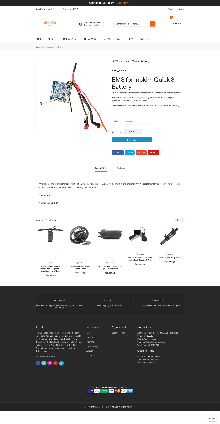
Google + (141, 152)
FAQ (119, 39)
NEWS (131, 39)
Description (101, 168)
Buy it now (131, 139)
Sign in (181, 9)
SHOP (51, 39)
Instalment (90, 39)
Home (38, 47)
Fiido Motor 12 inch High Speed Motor (80, 267)
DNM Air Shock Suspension (170, 258)
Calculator (70, 39)
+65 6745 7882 (98, 24)
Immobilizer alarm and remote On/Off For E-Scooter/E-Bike (140, 259)
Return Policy (92, 346)
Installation (116, 121)
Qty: (113, 132)
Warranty (90, 341)
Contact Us (91, 355)
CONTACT (145, 39)
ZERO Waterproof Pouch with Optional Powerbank (110, 267)
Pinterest (153, 152)
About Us (90, 350)
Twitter (130, 152)
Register (171, 9)
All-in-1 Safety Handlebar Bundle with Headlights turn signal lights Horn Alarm (50, 268)
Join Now (123, 2)
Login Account (118, 332)
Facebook (118, 152)
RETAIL (107, 39)
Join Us (89, 337)
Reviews (120, 168)
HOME (39, 39)
